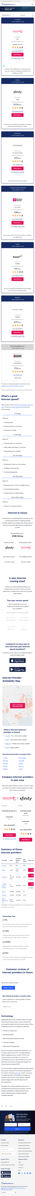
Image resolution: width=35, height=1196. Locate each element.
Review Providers (4, 1145)
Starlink (4, 895)
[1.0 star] (13, 47)
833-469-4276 (19, 226)
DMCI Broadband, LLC (5, 900)
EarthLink (8, 743)
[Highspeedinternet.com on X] (22, 1173)
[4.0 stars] (20, 47)
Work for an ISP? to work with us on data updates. (16, 390)
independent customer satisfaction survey (12, 386)
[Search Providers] (15, 1149)
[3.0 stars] (18, 47)
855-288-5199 (19, 336)
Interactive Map (17, 705)
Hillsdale (5, 763)
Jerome (21, 769)
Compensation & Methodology (7, 1187)
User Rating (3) (17, 375)
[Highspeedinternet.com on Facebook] (19, 1173)
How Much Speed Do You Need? (8, 1164)
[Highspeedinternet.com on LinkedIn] (30, 1173)
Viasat (7, 747)
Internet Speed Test (5, 1162)
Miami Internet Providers (23, 1153)
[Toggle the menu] (32, 4)
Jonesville (21, 760)
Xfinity (7, 740)
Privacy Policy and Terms (19, 1187)
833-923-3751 (19, 58)
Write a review (8, 988)
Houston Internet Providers (24, 1148)
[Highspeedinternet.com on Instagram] (24, 1173)
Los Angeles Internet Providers (24, 1142)
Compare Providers (5, 1142)
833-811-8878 (19, 172)
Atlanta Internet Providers (23, 1156)
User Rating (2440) (17, 111)
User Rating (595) (17, 219)
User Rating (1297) (17, 51)
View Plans (15, 54)
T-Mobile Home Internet (4, 885)
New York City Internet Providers (25, 1151)
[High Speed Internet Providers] (8, 4)
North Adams (22, 758)
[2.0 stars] (15, 47)
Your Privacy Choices (7, 1189)
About (19, 1162)
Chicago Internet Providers (24, 1145)
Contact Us (20, 1167)
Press (19, 1170)
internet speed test (16, 407)
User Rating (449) (17, 275)
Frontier (7, 736)
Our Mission (20, 1164)
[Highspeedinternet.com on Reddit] (27, 1173)
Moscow (21, 766)
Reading (5, 769)
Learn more (17, 378)
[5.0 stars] (22, 47)
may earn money (6, 1)
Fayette (21, 763)
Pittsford (5, 760)
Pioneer (5, 766)
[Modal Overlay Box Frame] (17, 1122)
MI (6, 1106)
